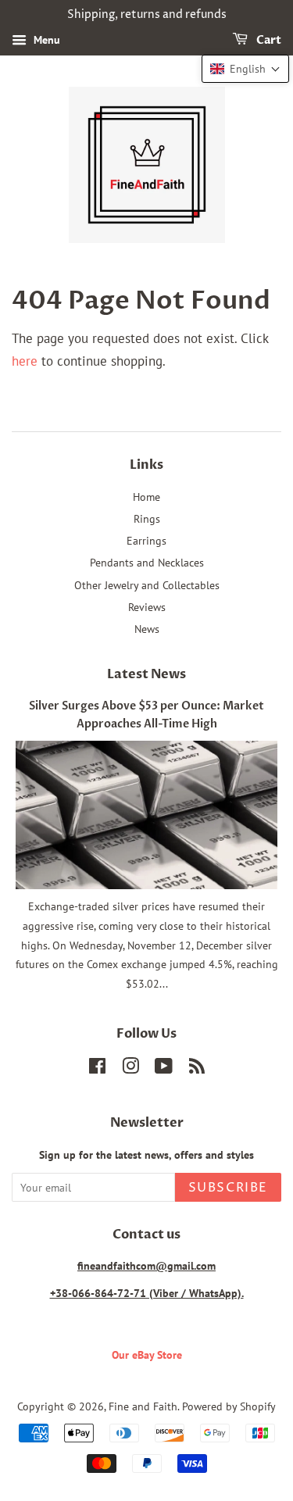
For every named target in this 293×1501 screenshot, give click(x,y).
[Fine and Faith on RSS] (196, 1068)
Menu (45, 40)
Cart (267, 40)
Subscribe (228, 1187)
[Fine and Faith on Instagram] (130, 1068)
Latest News (146, 674)
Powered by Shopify (229, 1406)
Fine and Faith (143, 1406)
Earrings (146, 540)
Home (146, 496)
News (146, 628)
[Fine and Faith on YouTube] (164, 1068)
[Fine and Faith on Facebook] (97, 1068)
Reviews (147, 606)
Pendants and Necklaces (147, 562)
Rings (147, 518)
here (25, 361)
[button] (245, 68)
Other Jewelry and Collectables (147, 584)
